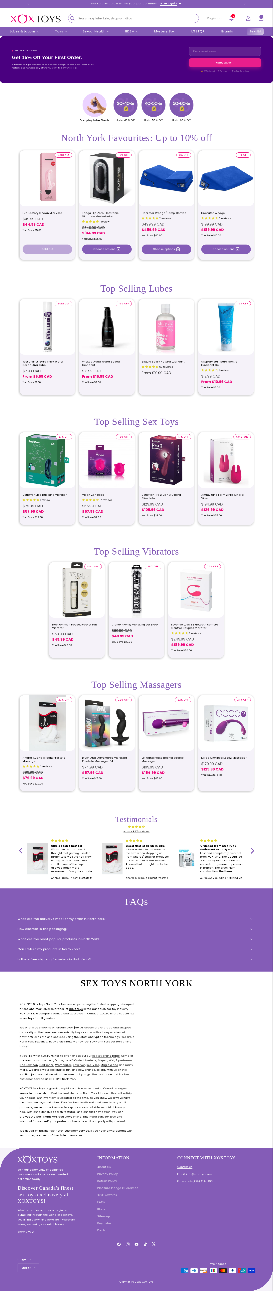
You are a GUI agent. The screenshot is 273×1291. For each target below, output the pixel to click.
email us (76, 1135)
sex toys (87, 1032)
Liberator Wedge (213, 213)
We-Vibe (93, 1065)
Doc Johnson (29, 1065)
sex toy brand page (106, 1056)
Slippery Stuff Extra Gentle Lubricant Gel (219, 363)
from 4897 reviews (136, 831)
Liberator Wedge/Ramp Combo (164, 213)
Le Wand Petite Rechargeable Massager (163, 759)
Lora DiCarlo (73, 1060)
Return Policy (107, 1181)
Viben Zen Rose (93, 495)
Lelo (50, 1060)
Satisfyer (79, 1065)
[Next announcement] (245, 4)
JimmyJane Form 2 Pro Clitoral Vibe (222, 496)
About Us (104, 1167)
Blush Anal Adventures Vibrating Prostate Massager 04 (104, 759)
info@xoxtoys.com (199, 1174)
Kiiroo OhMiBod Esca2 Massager (224, 758)
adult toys (76, 1009)
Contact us (184, 1167)
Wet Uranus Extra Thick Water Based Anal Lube (43, 363)
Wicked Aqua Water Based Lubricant (101, 363)
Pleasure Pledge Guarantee (117, 1188)
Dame (59, 1060)
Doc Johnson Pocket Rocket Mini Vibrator (75, 626)
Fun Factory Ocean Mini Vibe (42, 213)
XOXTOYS (148, 1281)
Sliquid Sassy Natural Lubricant (163, 362)
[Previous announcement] (28, 4)
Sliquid (103, 1060)
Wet (112, 1060)
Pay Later (104, 1223)
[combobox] (133, 18)
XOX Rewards (107, 1195)
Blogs (101, 1209)
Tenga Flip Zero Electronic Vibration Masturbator (100, 214)
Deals (101, 1230)
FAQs (101, 1202)
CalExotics (46, 1065)
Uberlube (90, 1060)
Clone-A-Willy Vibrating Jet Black (135, 624)
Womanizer (63, 1065)
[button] (261, 18)
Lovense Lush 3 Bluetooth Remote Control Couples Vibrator (194, 626)
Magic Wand (109, 1065)
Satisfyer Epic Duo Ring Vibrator (45, 495)
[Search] (72, 18)
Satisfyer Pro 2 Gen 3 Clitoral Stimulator (162, 496)
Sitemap (103, 1216)
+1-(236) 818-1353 (200, 1181)
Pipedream (124, 1060)
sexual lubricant (31, 1093)
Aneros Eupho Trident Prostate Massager (44, 759)
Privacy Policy (107, 1174)
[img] (136, 827)
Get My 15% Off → (225, 63)
